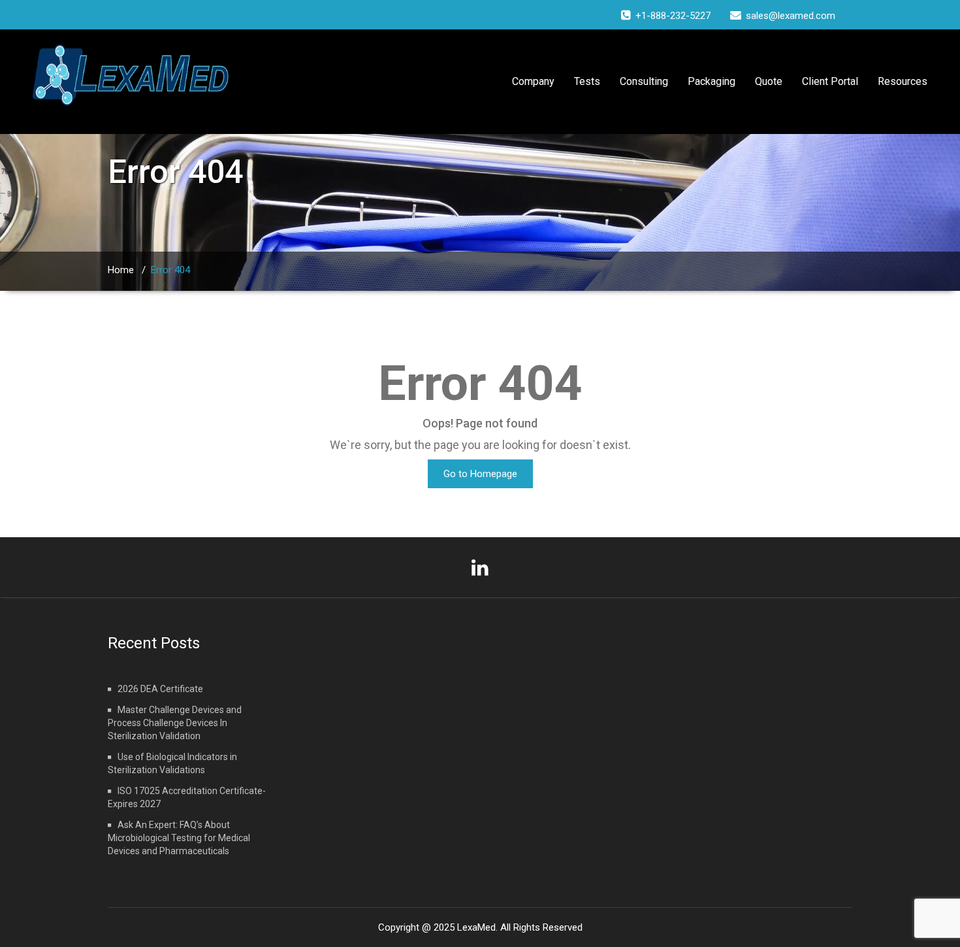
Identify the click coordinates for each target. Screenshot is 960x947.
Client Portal (830, 81)
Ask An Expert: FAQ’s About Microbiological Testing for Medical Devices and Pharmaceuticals (179, 838)
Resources (902, 81)
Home (121, 270)
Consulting (644, 81)
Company (533, 81)
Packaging (711, 81)
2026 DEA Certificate (160, 689)
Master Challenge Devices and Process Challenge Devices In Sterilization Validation (175, 723)
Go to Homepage (480, 474)
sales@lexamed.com (790, 16)
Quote (768, 81)
